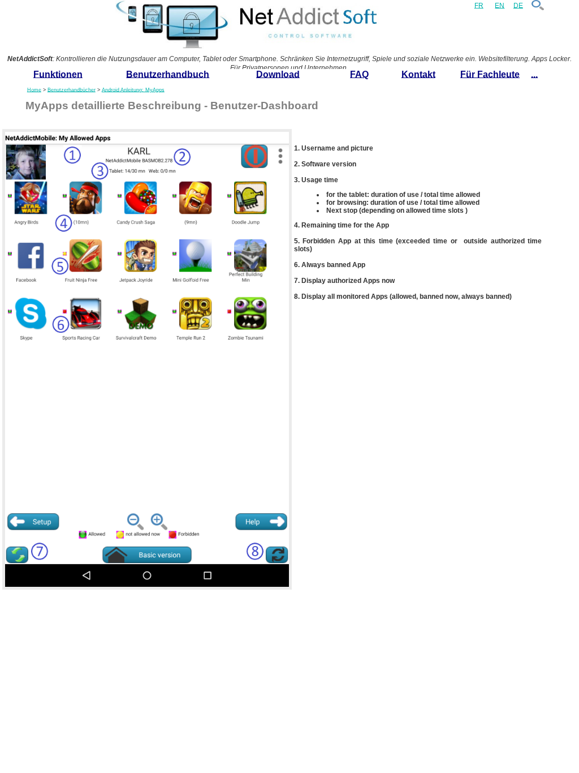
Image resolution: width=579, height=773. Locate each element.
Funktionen (58, 74)
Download (278, 74)
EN (499, 5)
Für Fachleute (490, 74)
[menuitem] (58, 75)
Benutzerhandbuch (167, 74)
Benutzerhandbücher (71, 89)
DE (518, 5)
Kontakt (418, 74)
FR (478, 5)
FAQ (359, 74)
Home (34, 89)
